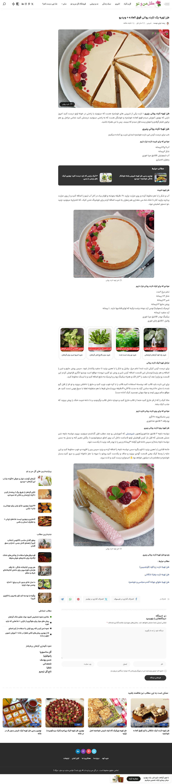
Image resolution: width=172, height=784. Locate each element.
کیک (163, 724)
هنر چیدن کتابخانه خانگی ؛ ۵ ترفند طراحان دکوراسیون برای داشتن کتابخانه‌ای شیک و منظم (19, 570)
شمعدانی (47, 664)
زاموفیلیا (47, 656)
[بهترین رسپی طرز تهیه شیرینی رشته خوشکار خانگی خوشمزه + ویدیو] (141, 177)
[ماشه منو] (165, 4)
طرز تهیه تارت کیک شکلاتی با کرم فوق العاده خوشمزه (151, 732)
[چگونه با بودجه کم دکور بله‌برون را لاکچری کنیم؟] (44, 598)
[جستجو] (4, 4)
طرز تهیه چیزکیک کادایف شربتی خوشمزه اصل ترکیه (108, 732)
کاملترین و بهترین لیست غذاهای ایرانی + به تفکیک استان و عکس (19, 521)
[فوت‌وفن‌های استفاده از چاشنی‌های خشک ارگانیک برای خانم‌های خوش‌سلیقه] (44, 557)
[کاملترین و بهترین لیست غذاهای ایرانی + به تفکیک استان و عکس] (44, 521)
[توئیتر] (32, 4)
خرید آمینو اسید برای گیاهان (72, 355)
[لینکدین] (23, 4)
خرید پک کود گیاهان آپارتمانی (155, 355)
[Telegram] (62, 599)
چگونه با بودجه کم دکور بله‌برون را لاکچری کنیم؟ (19, 597)
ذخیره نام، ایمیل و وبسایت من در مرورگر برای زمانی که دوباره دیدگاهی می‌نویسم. (137, 671)
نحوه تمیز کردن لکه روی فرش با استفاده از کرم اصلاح (29, 628)
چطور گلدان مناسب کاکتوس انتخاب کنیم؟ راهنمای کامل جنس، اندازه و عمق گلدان (20, 543)
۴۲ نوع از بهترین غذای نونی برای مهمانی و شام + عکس (19, 507)
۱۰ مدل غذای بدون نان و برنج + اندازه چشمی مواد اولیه (21, 584)
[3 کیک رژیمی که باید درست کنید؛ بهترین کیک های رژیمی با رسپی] (86, 177)
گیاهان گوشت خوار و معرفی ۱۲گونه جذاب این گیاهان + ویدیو (19, 480)
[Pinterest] (78, 599)
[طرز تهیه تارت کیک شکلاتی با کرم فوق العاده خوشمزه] (150, 712)
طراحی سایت (69, 770)
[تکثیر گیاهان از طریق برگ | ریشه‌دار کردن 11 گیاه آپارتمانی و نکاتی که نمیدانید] (44, 494)
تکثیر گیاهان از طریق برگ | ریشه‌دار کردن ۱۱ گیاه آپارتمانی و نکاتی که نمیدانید (19, 494)
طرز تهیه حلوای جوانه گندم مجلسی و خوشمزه (149, 582)
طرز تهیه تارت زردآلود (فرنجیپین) (154, 567)
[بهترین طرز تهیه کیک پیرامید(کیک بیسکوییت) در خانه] (64, 712)
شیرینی (149, 23)
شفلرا (48, 668)
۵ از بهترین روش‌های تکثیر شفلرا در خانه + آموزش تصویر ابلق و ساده (27, 634)
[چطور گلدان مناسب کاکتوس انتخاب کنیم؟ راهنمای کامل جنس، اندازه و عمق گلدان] (44, 544)
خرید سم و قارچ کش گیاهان (100, 355)
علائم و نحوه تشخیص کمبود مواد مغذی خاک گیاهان (28, 617)
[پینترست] (29, 4)
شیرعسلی (130, 434)
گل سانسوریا (46, 652)
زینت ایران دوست (159, 23)
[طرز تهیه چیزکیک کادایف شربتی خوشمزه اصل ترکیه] (107, 712)
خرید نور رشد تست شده (127, 355)
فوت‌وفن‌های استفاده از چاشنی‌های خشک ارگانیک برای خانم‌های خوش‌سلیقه (19, 557)
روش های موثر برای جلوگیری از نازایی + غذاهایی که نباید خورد (27, 623)
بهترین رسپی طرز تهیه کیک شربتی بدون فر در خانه (23, 732)
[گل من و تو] (148, 4)
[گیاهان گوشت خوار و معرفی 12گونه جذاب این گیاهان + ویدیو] (44, 481)
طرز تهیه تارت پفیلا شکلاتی (157, 574)
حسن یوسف (46, 660)
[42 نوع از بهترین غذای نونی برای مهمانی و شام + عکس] (44, 508)
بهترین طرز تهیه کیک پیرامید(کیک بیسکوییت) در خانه (65, 732)
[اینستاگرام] (26, 4)
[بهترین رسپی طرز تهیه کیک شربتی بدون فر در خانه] (22, 712)
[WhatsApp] (70, 599)
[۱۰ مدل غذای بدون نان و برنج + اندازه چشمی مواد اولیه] (44, 584)
